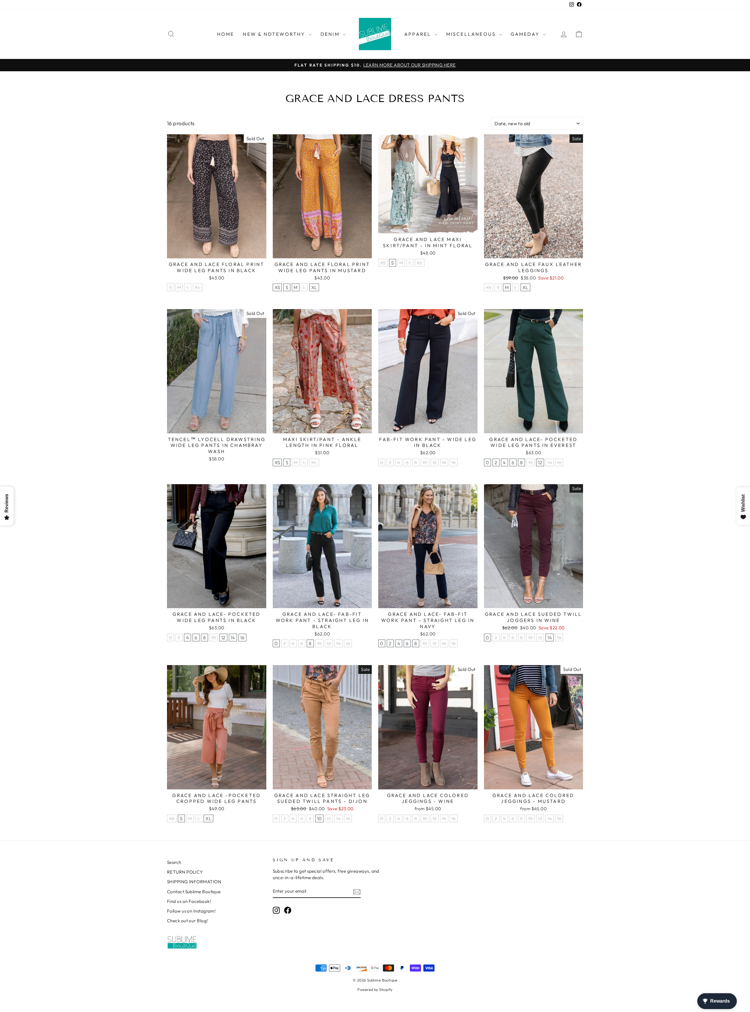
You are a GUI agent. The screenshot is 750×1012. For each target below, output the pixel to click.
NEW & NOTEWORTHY (275, 34)
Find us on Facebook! (189, 901)
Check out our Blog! (187, 920)
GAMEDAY (526, 34)
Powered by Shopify (374, 989)
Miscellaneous (472, 34)
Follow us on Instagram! (191, 911)
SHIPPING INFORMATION (194, 881)
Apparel (418, 34)
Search (174, 862)
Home (225, 34)
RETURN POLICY (185, 872)
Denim (331, 34)
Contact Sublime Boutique (194, 891)
